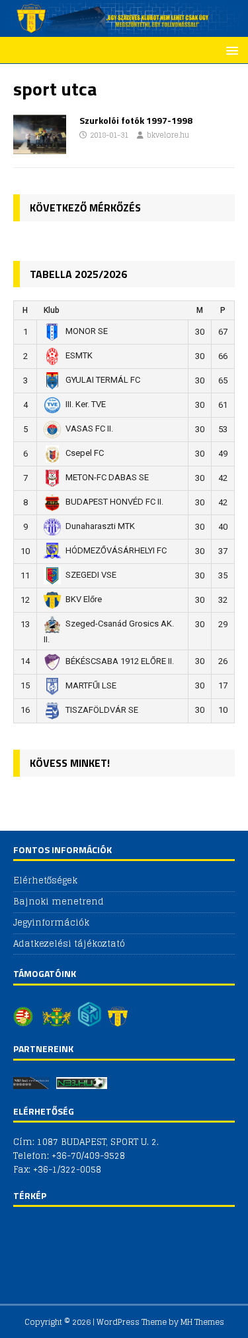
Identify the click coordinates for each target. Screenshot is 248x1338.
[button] (230, 49)
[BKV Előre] (124, 29)
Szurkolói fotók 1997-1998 (135, 120)
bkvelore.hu (168, 135)
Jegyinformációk (51, 922)
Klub (52, 310)
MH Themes (202, 1322)
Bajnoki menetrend (58, 901)
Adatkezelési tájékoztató (69, 943)
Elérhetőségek (45, 881)
